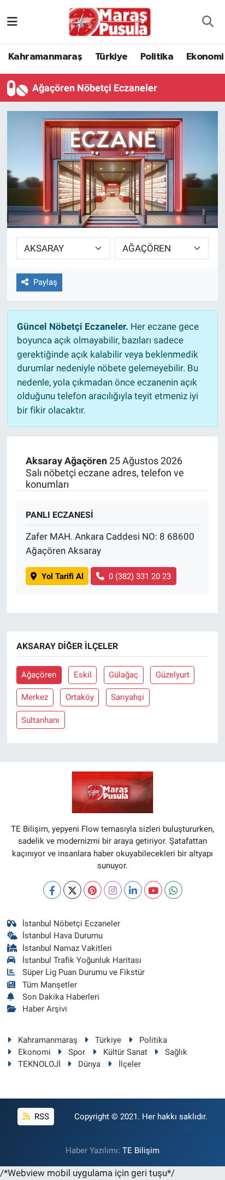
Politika (156, 57)
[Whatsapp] (173, 890)
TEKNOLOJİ (39, 1064)
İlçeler (130, 1064)
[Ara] (208, 22)
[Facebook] (52, 890)
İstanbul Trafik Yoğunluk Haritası (81, 960)
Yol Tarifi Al (63, 576)
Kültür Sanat (125, 1052)
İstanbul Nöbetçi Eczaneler (71, 923)
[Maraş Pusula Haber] (110, 22)
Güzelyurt (173, 675)
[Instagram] (113, 890)
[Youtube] (153, 890)
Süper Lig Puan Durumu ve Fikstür (83, 972)
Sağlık (176, 1052)
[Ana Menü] (12, 21)
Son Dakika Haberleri (60, 997)
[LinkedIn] (133, 890)
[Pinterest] (93, 890)
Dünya (89, 1064)
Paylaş (45, 282)
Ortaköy (80, 697)
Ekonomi (205, 57)
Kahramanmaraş (45, 57)
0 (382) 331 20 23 (140, 576)
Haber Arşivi (44, 1009)
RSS (40, 1116)
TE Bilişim (140, 1150)
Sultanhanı (40, 720)
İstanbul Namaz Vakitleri (67, 948)
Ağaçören (38, 675)
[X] (72, 890)
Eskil (83, 675)
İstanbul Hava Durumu (62, 936)
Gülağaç (123, 675)
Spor (76, 1052)
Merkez (34, 697)
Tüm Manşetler (49, 985)
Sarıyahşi (127, 697)
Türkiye (111, 57)
